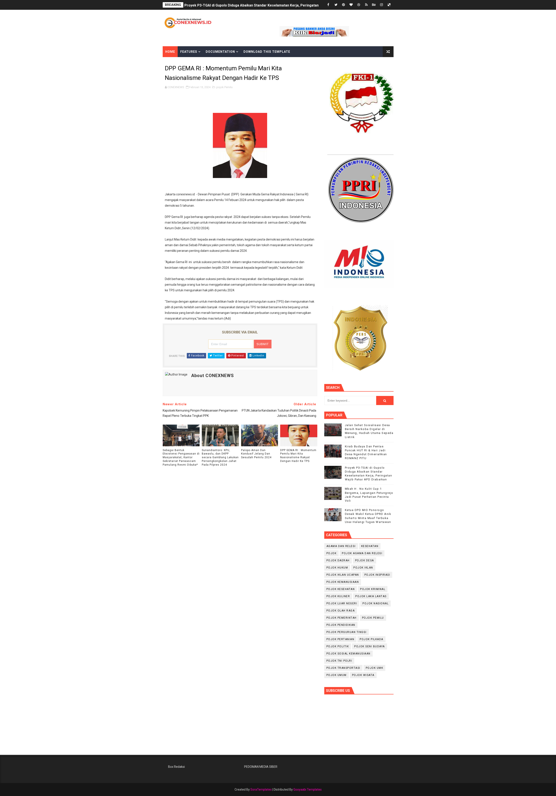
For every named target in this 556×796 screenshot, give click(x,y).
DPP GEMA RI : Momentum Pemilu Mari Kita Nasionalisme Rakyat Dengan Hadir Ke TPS (298, 456)
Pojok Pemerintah (341, 617)
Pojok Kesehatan (340, 589)
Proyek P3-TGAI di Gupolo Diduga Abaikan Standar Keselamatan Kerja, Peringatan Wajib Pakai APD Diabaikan (273, 5)
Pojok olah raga (340, 610)
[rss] (366, 5)
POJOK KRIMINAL (372, 589)
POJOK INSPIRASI (377, 574)
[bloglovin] (351, 5)
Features (188, 51)
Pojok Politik (337, 646)
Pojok (331, 553)
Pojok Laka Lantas (371, 596)
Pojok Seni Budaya (369, 646)
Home (170, 51)
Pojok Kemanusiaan (342, 581)
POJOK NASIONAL (375, 603)
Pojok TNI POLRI (339, 660)
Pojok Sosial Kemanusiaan (348, 653)
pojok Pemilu (224, 87)
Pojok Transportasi (343, 667)
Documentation (220, 51)
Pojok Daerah (338, 560)
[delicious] (389, 5)
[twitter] (336, 5)
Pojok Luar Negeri (341, 603)
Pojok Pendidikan (340, 624)
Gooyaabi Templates (307, 789)
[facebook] (328, 5)
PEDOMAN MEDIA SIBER (260, 766)
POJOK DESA (364, 560)
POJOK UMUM (336, 675)
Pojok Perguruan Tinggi (346, 632)
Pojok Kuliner (338, 596)
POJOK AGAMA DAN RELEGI (362, 553)
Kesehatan (370, 546)
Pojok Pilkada (371, 639)
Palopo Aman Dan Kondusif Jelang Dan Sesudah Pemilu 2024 (256, 454)
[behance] (374, 5)
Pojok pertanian (340, 639)
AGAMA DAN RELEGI (341, 546)
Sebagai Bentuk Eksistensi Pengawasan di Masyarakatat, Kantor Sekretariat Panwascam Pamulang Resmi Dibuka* (181, 457)
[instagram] (381, 5)
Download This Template (266, 51)
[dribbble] (359, 5)
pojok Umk (374, 667)
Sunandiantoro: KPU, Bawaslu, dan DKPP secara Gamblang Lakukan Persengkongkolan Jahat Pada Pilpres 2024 (220, 457)
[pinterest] (343, 5)
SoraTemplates (261, 789)
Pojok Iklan (363, 567)
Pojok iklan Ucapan (342, 574)
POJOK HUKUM (337, 567)
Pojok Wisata (363, 675)
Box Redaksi (176, 766)
